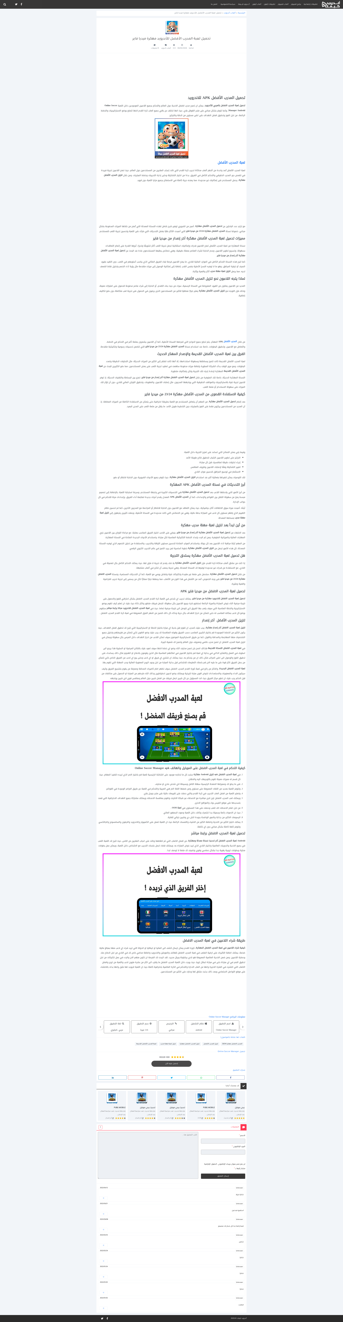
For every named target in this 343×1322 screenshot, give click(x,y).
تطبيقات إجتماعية (311, 4)
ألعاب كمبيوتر (283, 4)
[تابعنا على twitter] (16, 4)
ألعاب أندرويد (230, 13)
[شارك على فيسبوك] (230, 1077)
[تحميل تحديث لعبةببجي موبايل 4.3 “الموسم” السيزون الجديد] (112, 1105)
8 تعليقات (155, 48)
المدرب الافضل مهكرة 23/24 (232, 1044)
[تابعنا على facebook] (21, 4)
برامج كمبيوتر (296, 4)
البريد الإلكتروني (238, 1147)
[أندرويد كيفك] (331, 4)
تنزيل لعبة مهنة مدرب (168, 1044)
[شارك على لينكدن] (112, 1077)
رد (103, 1198)
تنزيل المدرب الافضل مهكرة (190, 1044)
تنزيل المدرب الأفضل (211, 1044)
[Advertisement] (171, 74)
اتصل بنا (214, 4)
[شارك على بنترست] (142, 1077)
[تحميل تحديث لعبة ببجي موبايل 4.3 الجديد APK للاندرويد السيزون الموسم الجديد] (171, 1105)
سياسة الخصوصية (228, 4)
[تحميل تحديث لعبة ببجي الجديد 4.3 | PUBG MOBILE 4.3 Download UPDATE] (231, 1105)
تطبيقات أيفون (269, 4)
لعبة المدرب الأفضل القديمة (146, 1044)
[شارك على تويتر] (171, 1077)
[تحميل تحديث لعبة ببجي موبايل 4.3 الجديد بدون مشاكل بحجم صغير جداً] (201, 1105)
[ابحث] (4, 4)
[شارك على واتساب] (201, 1077)
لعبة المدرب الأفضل (231, 162)
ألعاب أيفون (256, 4)
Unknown (239, 1188)
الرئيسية (241, 13)
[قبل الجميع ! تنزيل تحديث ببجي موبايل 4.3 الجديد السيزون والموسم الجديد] (142, 1105)
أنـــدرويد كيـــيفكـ (243, 4)
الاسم (242, 1136)
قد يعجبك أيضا (232, 1086)
